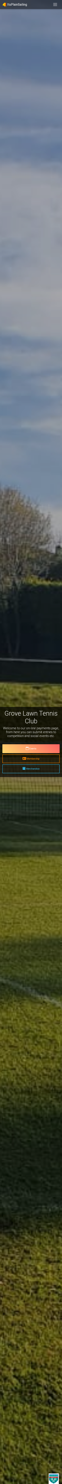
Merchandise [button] (33, 768)
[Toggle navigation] (55, 4)
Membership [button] (33, 758)
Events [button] (32, 748)
